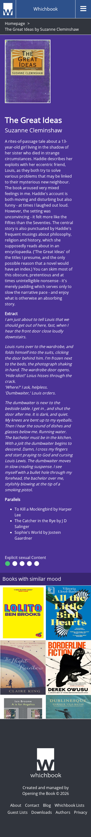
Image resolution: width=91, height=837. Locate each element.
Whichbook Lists (69, 805)
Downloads (41, 812)
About (15, 805)
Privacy (80, 812)
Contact (32, 805)
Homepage (15, 23)
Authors (63, 812)
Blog (47, 805)
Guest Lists (18, 812)
